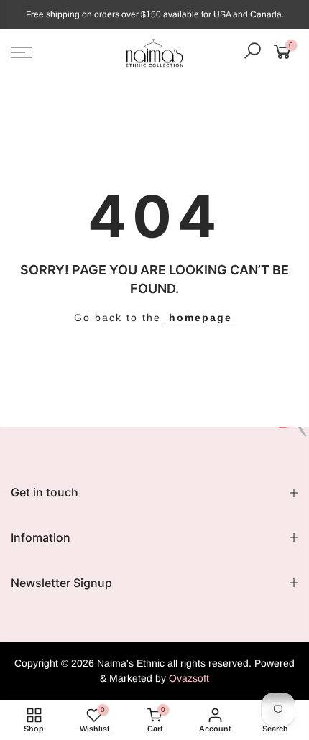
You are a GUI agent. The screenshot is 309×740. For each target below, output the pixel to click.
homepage (200, 317)
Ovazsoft (189, 678)
